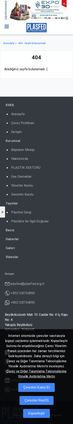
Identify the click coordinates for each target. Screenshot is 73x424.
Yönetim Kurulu (22, 185)
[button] (6, 26)
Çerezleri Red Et (36, 400)
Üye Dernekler (21, 176)
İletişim (16, 132)
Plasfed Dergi (21, 212)
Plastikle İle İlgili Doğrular (30, 221)
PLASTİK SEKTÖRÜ (25, 168)
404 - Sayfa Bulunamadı (32, 43)
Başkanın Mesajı (22, 150)
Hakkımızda (19, 159)
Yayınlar (12, 203)
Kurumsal (13, 141)
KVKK (10, 105)
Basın (10, 230)
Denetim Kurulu (22, 194)
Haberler (12, 239)
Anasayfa (8, 43)
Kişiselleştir (36, 413)
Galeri (10, 248)
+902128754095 (23, 293)
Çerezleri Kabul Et (36, 387)
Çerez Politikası (22, 123)
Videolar (12, 257)
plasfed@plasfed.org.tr (27, 284)
